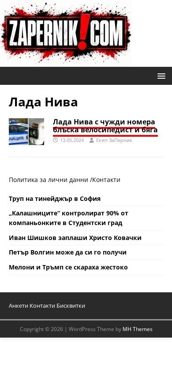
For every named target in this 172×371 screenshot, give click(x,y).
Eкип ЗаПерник (114, 140)
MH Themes (138, 329)
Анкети (18, 305)
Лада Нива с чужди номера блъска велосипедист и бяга (105, 126)
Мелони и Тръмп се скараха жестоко (68, 267)
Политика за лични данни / (50, 179)
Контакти (106, 179)
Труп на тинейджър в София (55, 198)
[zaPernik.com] (66, 62)
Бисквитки (70, 305)
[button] (160, 75)
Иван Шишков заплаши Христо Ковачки (75, 237)
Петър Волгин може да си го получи (68, 252)
